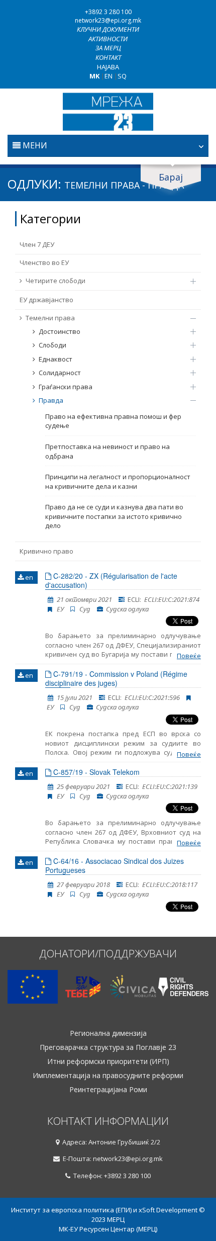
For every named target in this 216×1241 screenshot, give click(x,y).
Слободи (52, 344)
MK (94, 75)
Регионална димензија (108, 1033)
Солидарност (60, 372)
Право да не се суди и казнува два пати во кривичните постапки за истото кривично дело (114, 516)
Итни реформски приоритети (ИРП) (108, 1061)
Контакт (108, 57)
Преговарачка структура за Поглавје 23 (108, 1047)
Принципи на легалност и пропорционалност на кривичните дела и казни (117, 481)
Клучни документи (108, 29)
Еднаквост (55, 359)
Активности (108, 38)
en (28, 577)
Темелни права (50, 317)
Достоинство (59, 331)
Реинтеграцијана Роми (108, 1089)
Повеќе (189, 655)
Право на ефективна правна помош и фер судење (113, 421)
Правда (51, 400)
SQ (122, 75)
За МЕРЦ (108, 47)
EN (108, 75)
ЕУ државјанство (46, 299)
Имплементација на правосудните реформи (108, 1075)
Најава (108, 66)
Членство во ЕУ (44, 262)
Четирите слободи (55, 280)
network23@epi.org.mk (108, 20)
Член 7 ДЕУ (37, 244)
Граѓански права (65, 386)
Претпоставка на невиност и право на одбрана (107, 451)
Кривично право (46, 551)
